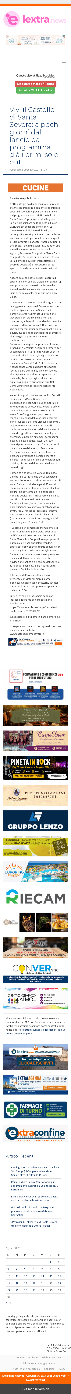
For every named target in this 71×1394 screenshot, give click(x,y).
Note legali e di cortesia (26, 1369)
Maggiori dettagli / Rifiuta (35, 84)
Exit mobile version (35, 1389)
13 (34, 1276)
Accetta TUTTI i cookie (35, 90)
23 (59, 1283)
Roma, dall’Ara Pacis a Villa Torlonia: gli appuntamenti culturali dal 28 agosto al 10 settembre (34, 1185)
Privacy (61, 1369)
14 (42, 1276)
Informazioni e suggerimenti (39, 1363)
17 (8, 1283)
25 (17, 1290)
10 (8, 1276)
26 (25, 1290)
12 (25, 1276)
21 (42, 1283)
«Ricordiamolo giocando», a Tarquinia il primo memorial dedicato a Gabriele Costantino (33, 1211)
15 (51, 1276)
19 (25, 1283)
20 (34, 1283)
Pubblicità (48, 1369)
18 (17, 1283)
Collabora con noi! (51, 1357)
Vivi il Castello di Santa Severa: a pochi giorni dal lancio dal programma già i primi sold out (34, 135)
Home (20, 1357)
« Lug (9, 1302)
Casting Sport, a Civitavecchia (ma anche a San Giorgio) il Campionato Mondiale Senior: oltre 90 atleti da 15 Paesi (35, 1171)
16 (59, 1276)
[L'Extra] (35, 19)
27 (34, 1290)
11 (17, 1276)
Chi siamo (32, 1357)
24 (8, 1290)
